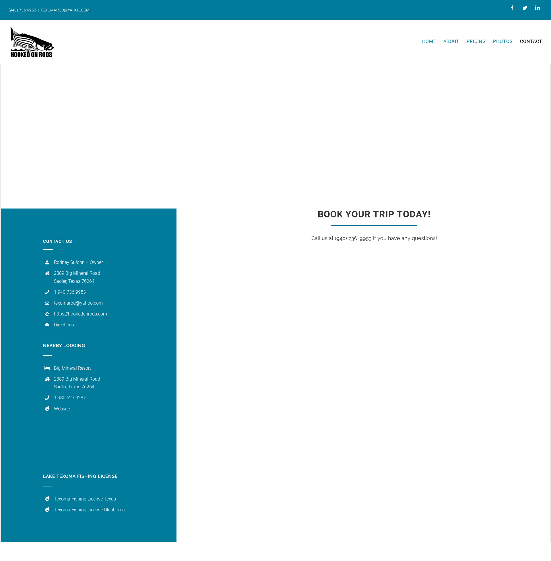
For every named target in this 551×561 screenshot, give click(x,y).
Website (62, 409)
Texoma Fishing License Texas (85, 499)
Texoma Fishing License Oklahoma (89, 510)
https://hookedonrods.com (80, 314)
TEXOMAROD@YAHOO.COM (65, 10)
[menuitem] (432, 41)
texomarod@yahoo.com (78, 303)
